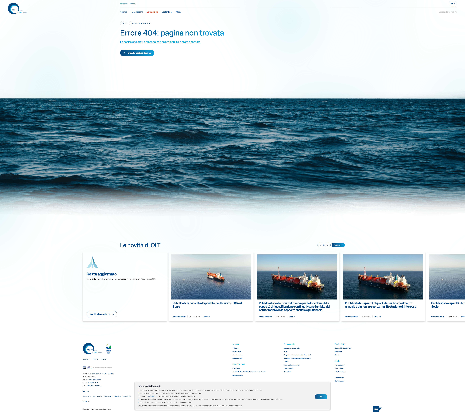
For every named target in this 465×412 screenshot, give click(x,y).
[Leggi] (211, 287)
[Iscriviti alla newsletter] (125, 287)
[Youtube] (88, 391)
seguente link (153, 396)
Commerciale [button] (152, 12)
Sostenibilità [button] (167, 12)
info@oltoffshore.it (93, 382)
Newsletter (123, 4)
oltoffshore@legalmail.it (93, 385)
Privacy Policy (87, 396)
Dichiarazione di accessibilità (122, 396)
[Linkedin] (84, 391)
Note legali (107, 396)
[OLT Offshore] (64, 8)
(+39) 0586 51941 (95, 380)
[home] (122, 23)
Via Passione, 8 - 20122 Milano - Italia (102, 374)
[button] (448, 12)
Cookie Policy (97, 396)
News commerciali (179, 316)
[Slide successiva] (328, 245)
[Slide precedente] (321, 245)
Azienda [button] (123, 12)
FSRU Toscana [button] (137, 12)
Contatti (132, 4)
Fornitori (95, 359)
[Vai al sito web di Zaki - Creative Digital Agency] (377, 409)
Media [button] (178, 12)
